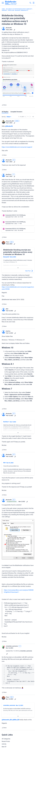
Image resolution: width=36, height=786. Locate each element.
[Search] (30, 3)
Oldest (8, 117)
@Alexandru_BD (7, 720)
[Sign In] (33, 3)
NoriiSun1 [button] (9, 174)
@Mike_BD (15, 720)
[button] (3, 28)
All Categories (6, 739)
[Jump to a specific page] (32, 116)
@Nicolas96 (9, 126)
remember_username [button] (12, 646)
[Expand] (18, 268)
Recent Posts (6, 741)
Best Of (4, 747)
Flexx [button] (7, 242)
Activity (4, 744)
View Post (28, 271)
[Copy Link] (14, 30)
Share (4, 105)
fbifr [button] (7, 309)
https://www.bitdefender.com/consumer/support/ (17, 147)
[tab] (5, 111)
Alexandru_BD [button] (10, 121)
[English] (11, 3)
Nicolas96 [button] (9, 27)
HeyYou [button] (8, 331)
